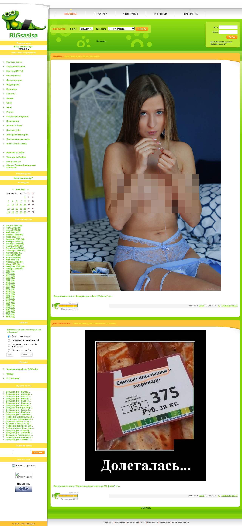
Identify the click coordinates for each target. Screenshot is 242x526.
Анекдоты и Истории (17, 134)
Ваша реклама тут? (23, 46)
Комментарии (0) (229, 305)
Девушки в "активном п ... (19, 435)
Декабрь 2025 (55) (15, 244)
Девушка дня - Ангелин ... (19, 394)
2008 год (10, 307)
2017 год (10, 287)
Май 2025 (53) (12, 259)
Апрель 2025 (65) (14, 262)
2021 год (10, 278)
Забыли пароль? (218, 44)
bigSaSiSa (30, 524)
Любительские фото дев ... (20, 428)
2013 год (10, 296)
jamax (201, 305)
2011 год (10, 300)
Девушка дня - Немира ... (18, 398)
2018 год (10, 284)
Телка (143, 522)
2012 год (10, 298)
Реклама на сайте (15, 152)
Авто (9, 107)
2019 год (10, 282)
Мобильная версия (180, 522)
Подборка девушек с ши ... (19, 426)
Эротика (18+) (13, 130)
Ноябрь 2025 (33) (14, 246)
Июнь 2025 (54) (13, 257)
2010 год (10, 303)
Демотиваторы (14, 80)
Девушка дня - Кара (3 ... (18, 401)
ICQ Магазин (12, 378)
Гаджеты (10, 94)
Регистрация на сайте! (221, 42)
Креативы (11, 89)
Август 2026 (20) (14, 225)
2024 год (10, 271)
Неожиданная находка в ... (19, 437)
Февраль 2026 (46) (15, 239)
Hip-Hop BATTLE (14, 71)
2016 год (10, 289)
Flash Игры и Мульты (17, 116)
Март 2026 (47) (13, 237)
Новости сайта (14, 62)
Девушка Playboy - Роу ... (18, 421)
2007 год (10, 309)
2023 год (10, 273)
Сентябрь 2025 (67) (15, 250)
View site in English (16, 157)
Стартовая (108, 522)
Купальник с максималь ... (19, 419)
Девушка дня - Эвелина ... (19, 414)
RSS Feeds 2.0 (13, 162)
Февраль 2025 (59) (15, 266)
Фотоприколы (13, 75)
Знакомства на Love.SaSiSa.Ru (22, 369)
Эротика (57, 56)
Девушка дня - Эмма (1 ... (19, 439)
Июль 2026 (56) (13, 228)
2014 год (10, 294)
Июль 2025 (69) (13, 255)
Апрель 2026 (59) (14, 234)
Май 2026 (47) (12, 232)
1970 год (10, 316)
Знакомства (12, 121)
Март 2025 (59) (13, 264)
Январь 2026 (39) (14, 241)
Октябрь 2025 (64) (15, 248)
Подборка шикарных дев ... (20, 417)
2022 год (10, 275)
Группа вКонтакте (15, 66)
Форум (9, 98)
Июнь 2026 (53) (13, 230)
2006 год (10, 312)
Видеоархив (12, 85)
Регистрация (133, 522)
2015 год (10, 291)
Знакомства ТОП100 (16, 144)
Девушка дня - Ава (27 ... (18, 396)
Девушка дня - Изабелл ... (19, 412)
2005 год (10, 314)
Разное (10, 112)
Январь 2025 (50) (14, 269)
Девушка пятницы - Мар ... (19, 408)
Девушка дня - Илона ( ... (18, 405)
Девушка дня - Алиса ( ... (18, 430)
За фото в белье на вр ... (19, 423)
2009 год (10, 305)
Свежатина (120, 522)
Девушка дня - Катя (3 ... (18, 392)
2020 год (10, 280)
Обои (9, 103)
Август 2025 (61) (14, 253)
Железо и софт (14, 125)
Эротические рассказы (18, 139)
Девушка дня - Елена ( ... (18, 410)
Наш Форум (152, 522)
